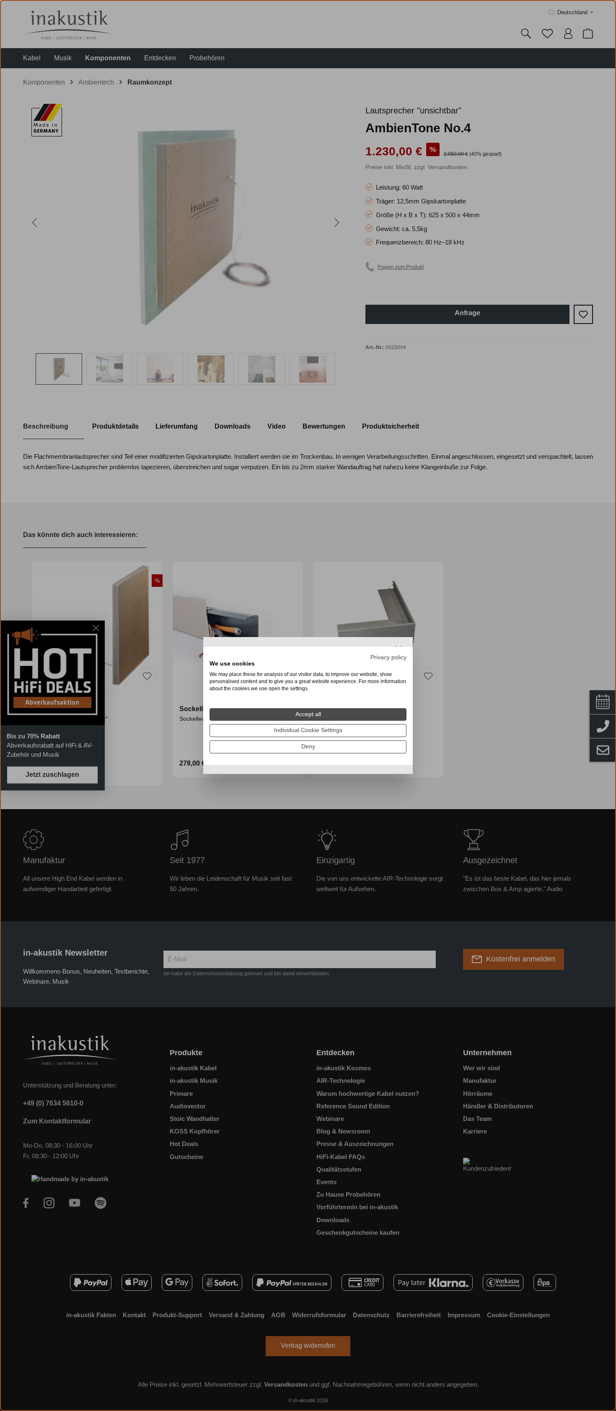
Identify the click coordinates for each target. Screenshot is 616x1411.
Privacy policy (388, 657)
